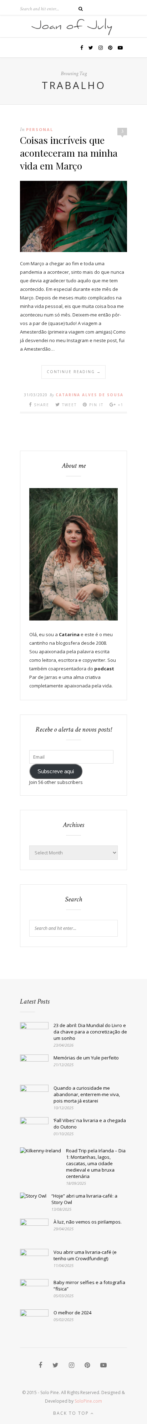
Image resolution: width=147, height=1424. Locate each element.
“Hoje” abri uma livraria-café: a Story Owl (84, 1199)
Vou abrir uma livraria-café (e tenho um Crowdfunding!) (85, 1255)
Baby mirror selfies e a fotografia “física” (89, 1285)
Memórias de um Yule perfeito (86, 1057)
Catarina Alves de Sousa (89, 394)
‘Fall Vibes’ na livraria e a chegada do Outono (90, 1123)
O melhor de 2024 (72, 1312)
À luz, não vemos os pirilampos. (88, 1222)
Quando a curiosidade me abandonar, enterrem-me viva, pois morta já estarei (87, 1094)
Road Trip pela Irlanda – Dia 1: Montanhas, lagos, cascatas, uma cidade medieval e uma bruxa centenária (96, 1163)
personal (39, 129)
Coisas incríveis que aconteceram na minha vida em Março (68, 153)
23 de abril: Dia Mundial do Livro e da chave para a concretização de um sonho (90, 1031)
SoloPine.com (88, 1401)
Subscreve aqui (55, 771)
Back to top (72, 1413)
